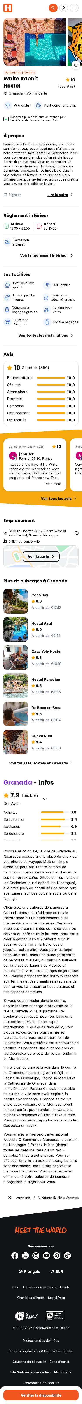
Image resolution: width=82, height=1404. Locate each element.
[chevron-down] (45, 799)
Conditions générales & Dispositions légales (41, 1351)
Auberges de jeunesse (40, 1287)
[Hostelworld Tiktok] (67, 1255)
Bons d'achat (59, 1362)
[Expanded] (9, 1197)
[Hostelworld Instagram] (35, 1255)
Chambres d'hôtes (31, 1298)
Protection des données (41, 1340)
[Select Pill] (53, 8)
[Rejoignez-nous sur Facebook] (14, 1255)
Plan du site (63, 1372)
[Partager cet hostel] (76, 65)
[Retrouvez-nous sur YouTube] (46, 1255)
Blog (15, 1287)
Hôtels (65, 1287)
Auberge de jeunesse (20, 72)
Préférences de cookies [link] (41, 1383)
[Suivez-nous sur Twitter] (25, 1255)
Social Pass (56, 1298)
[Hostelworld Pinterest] (56, 1255)
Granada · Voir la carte (28, 93)
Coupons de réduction (29, 1362)
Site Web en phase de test (30, 1372)
